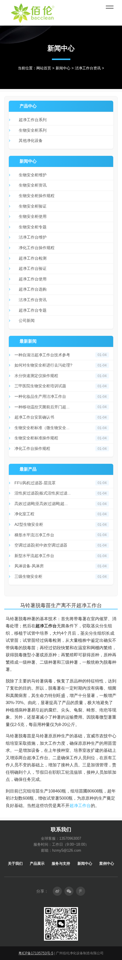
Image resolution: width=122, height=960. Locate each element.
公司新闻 (27, 320)
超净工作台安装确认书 (34, 417)
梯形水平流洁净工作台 (34, 535)
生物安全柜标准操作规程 (36, 438)
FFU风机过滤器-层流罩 (35, 483)
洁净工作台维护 (33, 237)
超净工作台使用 (33, 279)
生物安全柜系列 (33, 130)
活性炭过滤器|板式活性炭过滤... (42, 493)
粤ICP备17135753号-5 (35, 953)
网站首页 (43, 68)
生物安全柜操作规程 (36, 195)
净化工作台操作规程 (36, 247)
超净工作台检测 (33, 258)
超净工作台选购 (33, 289)
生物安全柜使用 (33, 216)
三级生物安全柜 (28, 576)
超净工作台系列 (33, 119)
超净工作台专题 (33, 310)
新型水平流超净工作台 (34, 555)
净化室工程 (24, 514)
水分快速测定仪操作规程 (36, 375)
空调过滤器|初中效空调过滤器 (40, 545)
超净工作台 (80, 805)
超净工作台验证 (33, 268)
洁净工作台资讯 (88, 68)
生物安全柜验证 (33, 206)
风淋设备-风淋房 (29, 566)
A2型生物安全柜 (28, 524)
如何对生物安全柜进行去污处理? (43, 365)
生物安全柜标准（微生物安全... (42, 427)
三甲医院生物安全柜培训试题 (40, 386)
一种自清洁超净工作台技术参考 (42, 355)
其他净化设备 (31, 140)
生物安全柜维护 (33, 175)
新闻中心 (63, 68)
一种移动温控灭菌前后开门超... (42, 407)
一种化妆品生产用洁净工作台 (40, 396)
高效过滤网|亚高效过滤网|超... (41, 503)
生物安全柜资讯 (33, 185)
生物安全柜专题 (33, 227)
